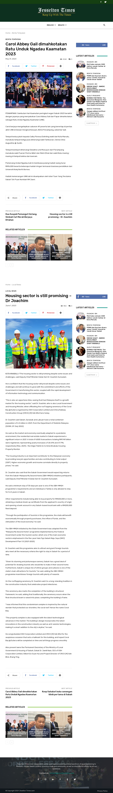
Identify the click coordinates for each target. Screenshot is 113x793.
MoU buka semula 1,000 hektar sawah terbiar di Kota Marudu (16, 256)
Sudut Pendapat (93, 95)
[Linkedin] (53, 779)
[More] (61, 66)
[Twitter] (105, 2)
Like (104, 45)
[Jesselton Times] (56, 13)
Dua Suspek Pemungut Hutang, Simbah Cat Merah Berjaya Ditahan (21, 217)
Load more (91, 123)
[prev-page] (7, 265)
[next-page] (11, 265)
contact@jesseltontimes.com (61, 773)
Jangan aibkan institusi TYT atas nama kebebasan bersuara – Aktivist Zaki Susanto (96, 114)
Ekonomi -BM (16, 252)
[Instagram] (45, 779)
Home (8, 33)
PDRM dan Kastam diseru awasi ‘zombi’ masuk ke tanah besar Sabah (39, 256)
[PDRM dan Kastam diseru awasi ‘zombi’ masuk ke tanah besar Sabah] (39, 247)
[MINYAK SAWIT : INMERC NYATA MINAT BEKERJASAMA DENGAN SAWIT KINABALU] (61, 247)
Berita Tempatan (18, 33)
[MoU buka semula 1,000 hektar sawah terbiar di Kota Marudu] (16, 247)
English (50, 25)
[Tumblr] (67, 779)
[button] (104, 25)
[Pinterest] (60, 779)
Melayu (61, 25)
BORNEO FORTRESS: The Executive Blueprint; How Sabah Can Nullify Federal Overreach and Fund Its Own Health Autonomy (97, 101)
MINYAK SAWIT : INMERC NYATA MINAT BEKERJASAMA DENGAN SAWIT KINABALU (61, 255)
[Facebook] (101, 2)
